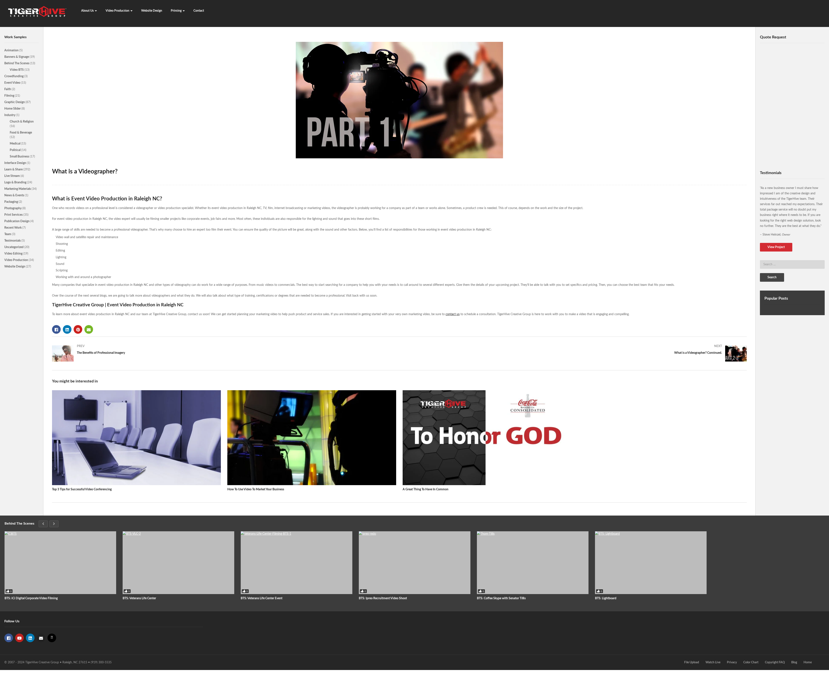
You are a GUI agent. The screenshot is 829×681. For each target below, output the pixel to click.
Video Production (117, 10)
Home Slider (12, 108)
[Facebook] (8, 638)
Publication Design (17, 221)
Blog (794, 662)
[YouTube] (19, 638)
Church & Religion (22, 121)
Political (15, 150)
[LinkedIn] (30, 638)
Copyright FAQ (775, 662)
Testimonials (12, 240)
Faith (8, 89)
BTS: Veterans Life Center (139, 598)
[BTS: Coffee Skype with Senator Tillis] (533, 562)
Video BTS (17, 69)
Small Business (20, 156)
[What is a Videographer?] (136, 437)
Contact (198, 10)
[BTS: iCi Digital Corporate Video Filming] (60, 562)
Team (8, 234)
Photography (13, 208)
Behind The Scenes (17, 63)
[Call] (51, 638)
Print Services (13, 214)
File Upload (691, 662)
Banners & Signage (17, 56)
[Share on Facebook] (56, 329)
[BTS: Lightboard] (651, 562)
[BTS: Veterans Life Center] (178, 562)
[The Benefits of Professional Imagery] (223, 353)
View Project (776, 247)
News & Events (14, 195)
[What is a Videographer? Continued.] (575, 353)
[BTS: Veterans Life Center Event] (296, 562)
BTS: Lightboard (605, 598)
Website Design (151, 10)
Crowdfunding (14, 76)
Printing (176, 10)
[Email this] (88, 329)
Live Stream (12, 176)
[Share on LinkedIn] (67, 329)
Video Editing (13, 253)
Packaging (11, 201)
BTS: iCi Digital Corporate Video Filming (31, 598)
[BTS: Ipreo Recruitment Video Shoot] (414, 562)
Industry (10, 115)
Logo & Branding (15, 182)
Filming (9, 95)
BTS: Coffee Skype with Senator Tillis (501, 598)
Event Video (12, 82)
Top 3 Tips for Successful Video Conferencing (82, 489)
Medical (15, 143)
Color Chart (750, 662)
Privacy (732, 662)
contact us (453, 314)
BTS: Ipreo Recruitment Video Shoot (383, 598)
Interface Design (15, 163)
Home (808, 662)
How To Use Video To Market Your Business (255, 489)
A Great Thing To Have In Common (425, 489)
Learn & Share (13, 169)
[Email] (41, 638)
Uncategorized (14, 247)
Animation (11, 50)
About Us (87, 10)
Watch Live (713, 662)
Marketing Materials (18, 188)
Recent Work (13, 227)
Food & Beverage (21, 132)
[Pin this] (78, 329)
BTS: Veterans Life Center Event (261, 598)
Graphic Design (14, 102)
